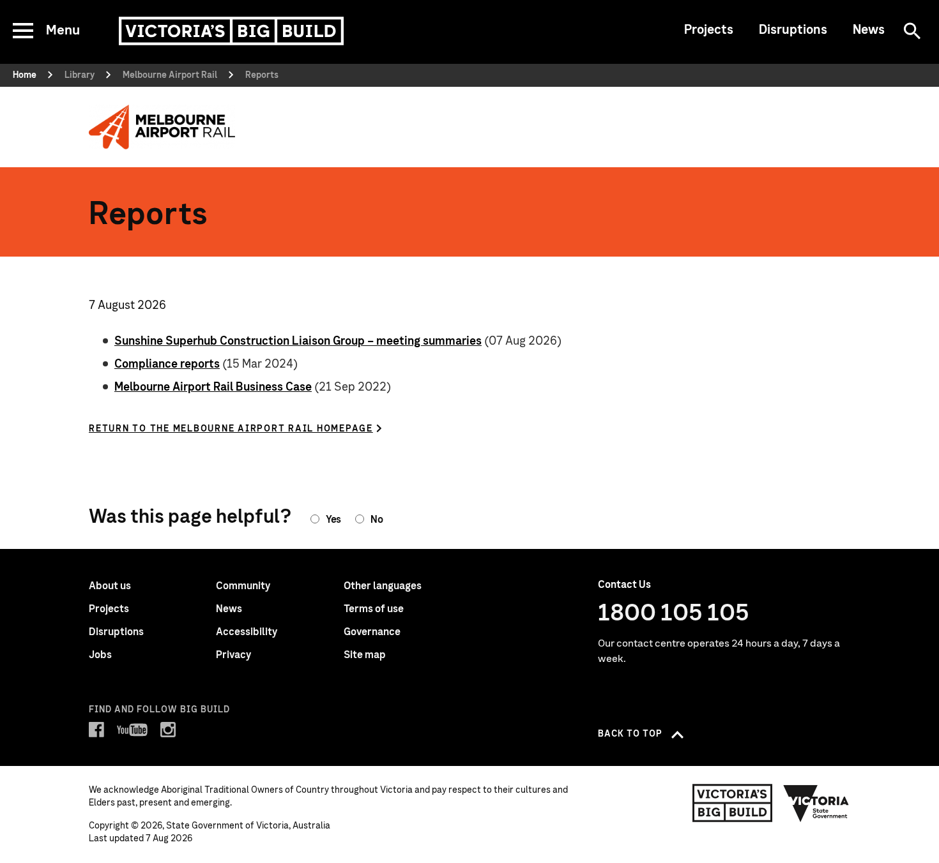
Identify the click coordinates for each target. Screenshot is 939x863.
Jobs (100, 655)
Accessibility (246, 632)
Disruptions (793, 30)
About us (110, 586)
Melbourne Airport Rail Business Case (213, 387)
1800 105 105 (673, 613)
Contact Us (624, 585)
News (869, 30)
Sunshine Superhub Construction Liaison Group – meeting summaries (298, 341)
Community (243, 586)
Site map (365, 655)
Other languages (383, 586)
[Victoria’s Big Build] (231, 31)
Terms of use (374, 609)
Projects (708, 30)
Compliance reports (167, 364)
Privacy (233, 655)
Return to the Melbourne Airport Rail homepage (231, 428)
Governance (372, 632)
